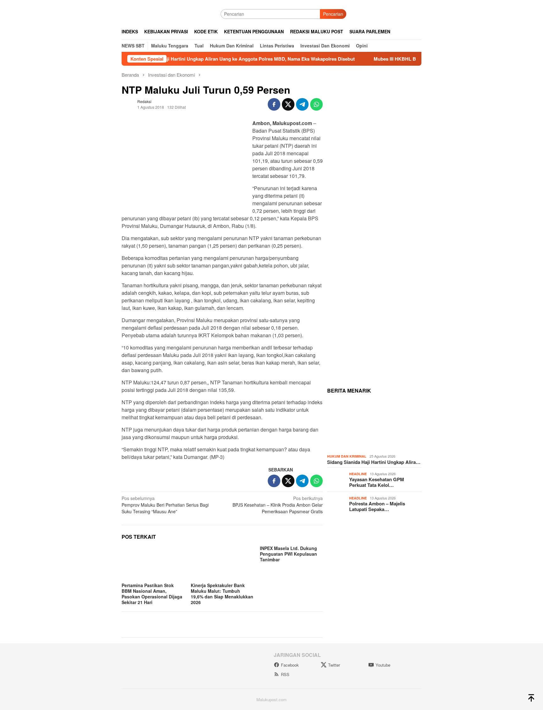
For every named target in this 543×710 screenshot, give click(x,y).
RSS (285, 674)
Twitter (334, 665)
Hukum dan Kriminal (346, 456)
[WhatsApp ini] (316, 104)
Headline (358, 473)
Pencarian (333, 14)
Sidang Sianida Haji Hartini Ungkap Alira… (373, 462)
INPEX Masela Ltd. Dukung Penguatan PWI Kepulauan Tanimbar (288, 554)
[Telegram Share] (302, 104)
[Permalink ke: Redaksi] (128, 104)
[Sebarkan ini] (274, 104)
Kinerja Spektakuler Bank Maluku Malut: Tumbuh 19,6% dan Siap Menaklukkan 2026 (222, 593)
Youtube (383, 665)
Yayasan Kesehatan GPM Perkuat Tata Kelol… (376, 482)
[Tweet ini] (288, 104)
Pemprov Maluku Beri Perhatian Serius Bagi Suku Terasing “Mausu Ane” (165, 505)
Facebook (290, 665)
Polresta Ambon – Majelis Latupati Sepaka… (377, 506)
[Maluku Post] (171, 13)
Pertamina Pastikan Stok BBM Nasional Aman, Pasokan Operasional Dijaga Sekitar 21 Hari (152, 593)
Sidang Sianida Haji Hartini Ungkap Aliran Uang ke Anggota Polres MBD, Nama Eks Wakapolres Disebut (219, 59)
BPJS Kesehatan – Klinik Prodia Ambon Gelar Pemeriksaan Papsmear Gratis (278, 505)
